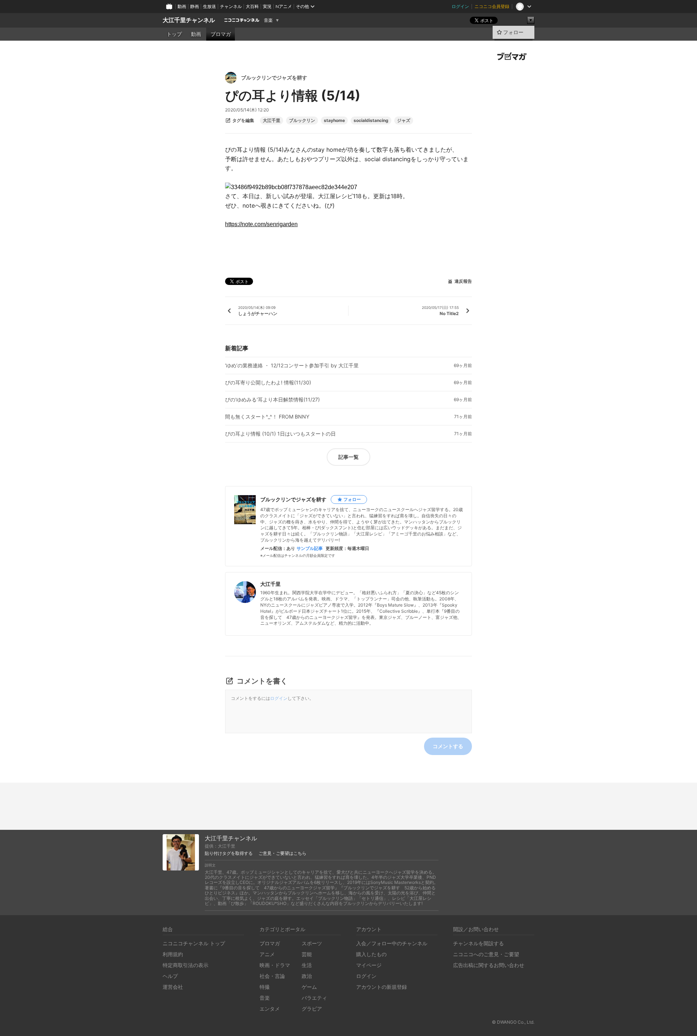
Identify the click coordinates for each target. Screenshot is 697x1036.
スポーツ (312, 943)
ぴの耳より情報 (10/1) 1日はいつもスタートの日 (280, 433)
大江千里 (271, 120)
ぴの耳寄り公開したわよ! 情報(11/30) (268, 382)
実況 (267, 6)
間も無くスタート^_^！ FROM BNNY (267, 416)
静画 (194, 6)
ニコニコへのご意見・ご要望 (486, 954)
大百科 (252, 6)
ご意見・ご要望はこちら (282, 853)
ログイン (460, 6)
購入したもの (371, 954)
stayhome (334, 120)
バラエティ (314, 998)
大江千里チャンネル (189, 20)
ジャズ (403, 120)
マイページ (369, 965)
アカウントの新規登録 (381, 987)
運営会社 (173, 987)
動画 (182, 6)
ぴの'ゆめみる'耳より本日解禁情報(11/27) (272, 399)
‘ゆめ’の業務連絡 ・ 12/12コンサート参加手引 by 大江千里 (292, 365)
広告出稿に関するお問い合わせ (488, 965)
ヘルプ (170, 976)
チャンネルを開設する (478, 943)
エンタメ (270, 1009)
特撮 (265, 987)
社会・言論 (272, 976)
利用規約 (173, 954)
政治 (307, 976)
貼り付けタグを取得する (229, 853)
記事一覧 (348, 457)
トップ (174, 34)
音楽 (268, 20)
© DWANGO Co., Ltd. (513, 1022)
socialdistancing (371, 120)
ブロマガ (221, 34)
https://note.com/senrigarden (261, 224)
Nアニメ (284, 6)
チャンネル (231, 6)
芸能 (307, 954)
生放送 (209, 6)
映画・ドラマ (275, 965)
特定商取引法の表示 (185, 965)
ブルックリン (302, 120)
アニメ (267, 954)
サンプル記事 (310, 548)
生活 (307, 965)
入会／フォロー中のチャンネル (391, 943)
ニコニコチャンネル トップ (194, 943)
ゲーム (309, 987)
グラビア (312, 1009)
